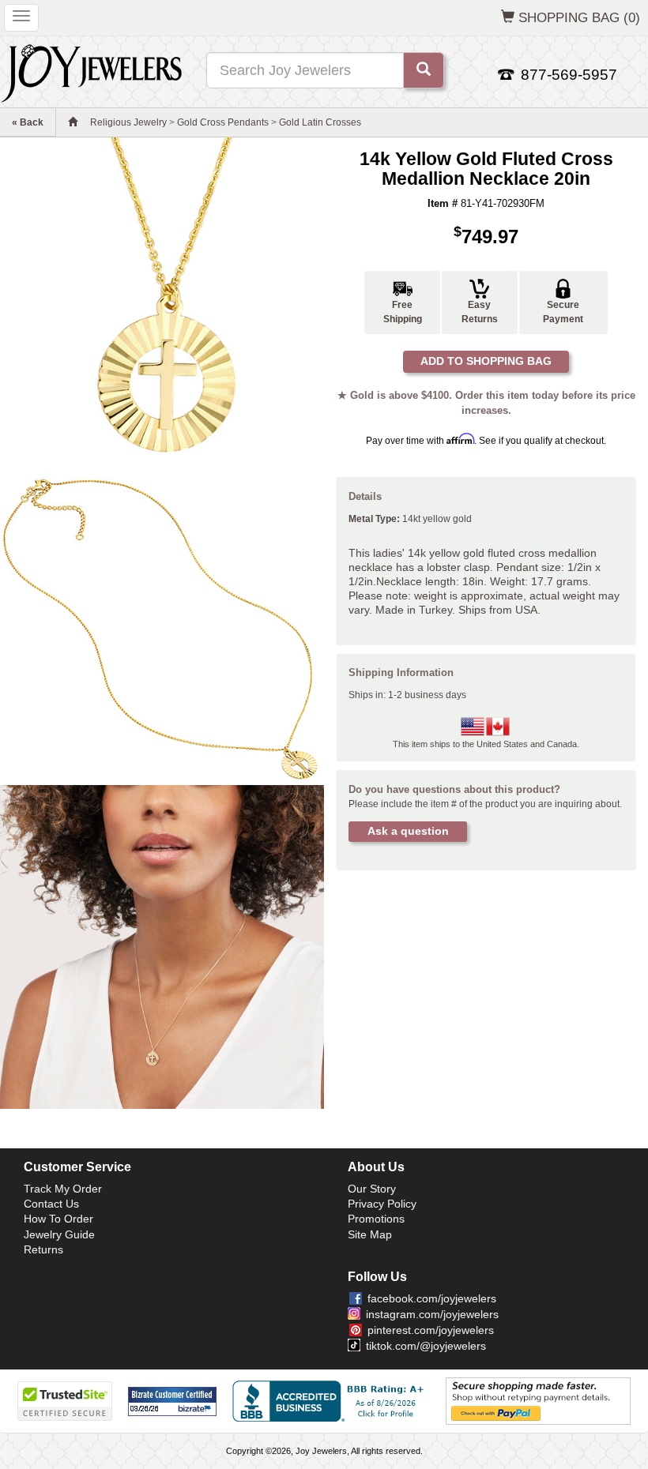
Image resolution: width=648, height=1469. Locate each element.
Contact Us (51, 1203)
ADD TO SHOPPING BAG (486, 361)
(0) (579, 17)
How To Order (58, 1218)
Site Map (370, 1234)
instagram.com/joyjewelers (432, 1314)
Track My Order (63, 1188)
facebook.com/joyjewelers (431, 1298)
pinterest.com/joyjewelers (430, 1330)
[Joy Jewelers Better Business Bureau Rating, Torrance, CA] (331, 1401)
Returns (43, 1249)
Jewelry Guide (59, 1234)
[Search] (423, 70)
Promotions (376, 1218)
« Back (27, 122)
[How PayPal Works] (538, 1401)
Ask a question (408, 831)
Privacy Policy (382, 1203)
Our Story (372, 1188)
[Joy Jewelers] (91, 71)
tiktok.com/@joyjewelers (426, 1345)
